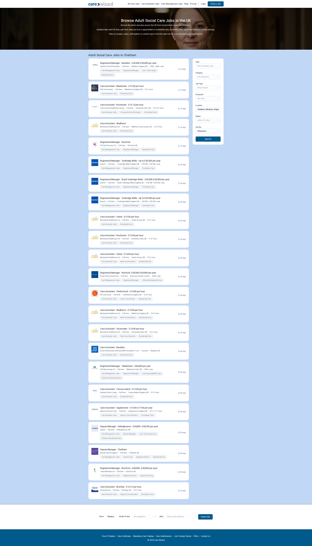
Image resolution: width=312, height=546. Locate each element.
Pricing (193, 3)
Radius (198, 116)
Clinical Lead (128, 457)
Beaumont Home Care (108, 411)
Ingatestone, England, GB (137, 411)
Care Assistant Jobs (150, 3)
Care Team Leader (149, 70)
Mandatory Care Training (143, 536)
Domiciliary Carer (150, 112)
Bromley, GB (126, 490)
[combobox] (208, 76)
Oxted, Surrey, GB (138, 220)
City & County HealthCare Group (112, 108)
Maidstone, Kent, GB (134, 369)
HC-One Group (105, 294)
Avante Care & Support (109, 453)
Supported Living (146, 475)
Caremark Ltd (105, 490)
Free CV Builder (108, 536)
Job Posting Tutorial (182, 536)
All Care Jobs (133, 3)
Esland (102, 430)
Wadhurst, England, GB (140, 313)
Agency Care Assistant (129, 415)
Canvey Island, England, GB (138, 392)
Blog (186, 3)
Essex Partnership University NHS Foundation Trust (119, 350)
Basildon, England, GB (139, 66)
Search (103, 164)
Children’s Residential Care (152, 280)
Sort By (198, 127)
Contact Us (205, 536)
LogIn (203, 3)
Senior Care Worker (127, 299)
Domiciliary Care (148, 168)
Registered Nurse (142, 457)
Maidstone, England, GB (133, 89)
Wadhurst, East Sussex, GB (142, 127)
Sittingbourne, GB (123, 430)
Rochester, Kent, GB (143, 108)
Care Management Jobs (171, 3)
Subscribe (205, 516)
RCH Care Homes (106, 89)
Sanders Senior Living (108, 392)
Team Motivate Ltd (107, 471)
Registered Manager (131, 70)
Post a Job (216, 3)
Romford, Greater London (140, 276)
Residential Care (108, 75)
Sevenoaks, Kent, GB (139, 332)
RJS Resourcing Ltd (107, 369)
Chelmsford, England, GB (132, 294)
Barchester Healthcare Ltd (110, 127)
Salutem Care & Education (110, 66)
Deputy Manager (129, 434)
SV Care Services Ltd (108, 145)
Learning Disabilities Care (151, 373)
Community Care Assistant (130, 112)
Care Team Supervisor (148, 434)
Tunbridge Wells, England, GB (128, 164)
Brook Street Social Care (109, 276)
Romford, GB (132, 145)
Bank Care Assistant (128, 261)
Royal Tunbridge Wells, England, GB (130, 183)
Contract (144, 350)
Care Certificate (124, 536)
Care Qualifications (164, 536)
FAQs (196, 536)
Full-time (125, 66)
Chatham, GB (134, 453)
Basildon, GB (155, 350)
